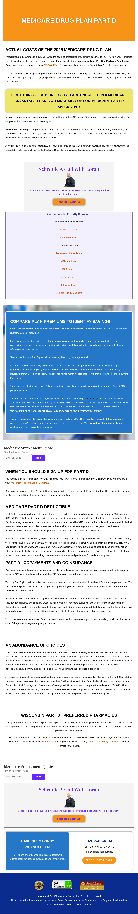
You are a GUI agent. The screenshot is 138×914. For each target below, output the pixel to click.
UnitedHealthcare (69, 237)
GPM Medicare (69, 261)
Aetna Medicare (69, 277)
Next (38, 458)
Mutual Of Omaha (69, 229)
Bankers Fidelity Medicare (69, 293)
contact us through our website (105, 741)
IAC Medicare (69, 269)
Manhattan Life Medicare (69, 253)
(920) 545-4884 (48, 741)
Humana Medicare (69, 245)
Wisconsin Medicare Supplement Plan (30, 483)
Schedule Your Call (69, 202)
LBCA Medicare (69, 285)
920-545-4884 (50, 65)
